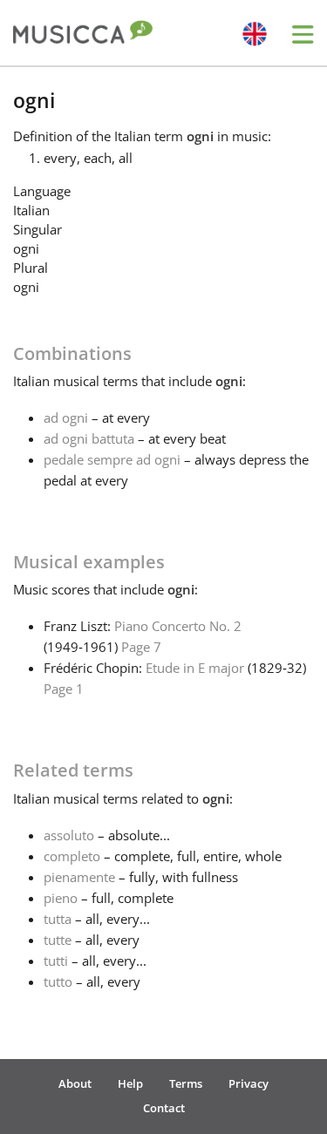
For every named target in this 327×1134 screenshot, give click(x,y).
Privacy (248, 1083)
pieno (61, 898)
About (75, 1083)
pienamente (79, 877)
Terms (185, 1083)
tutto (58, 981)
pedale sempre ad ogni (112, 459)
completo (72, 856)
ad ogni (66, 417)
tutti (56, 960)
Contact (164, 1108)
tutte (58, 939)
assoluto (69, 835)
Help (130, 1083)
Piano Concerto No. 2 (178, 626)
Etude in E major (195, 667)
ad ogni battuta (89, 438)
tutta (58, 918)
